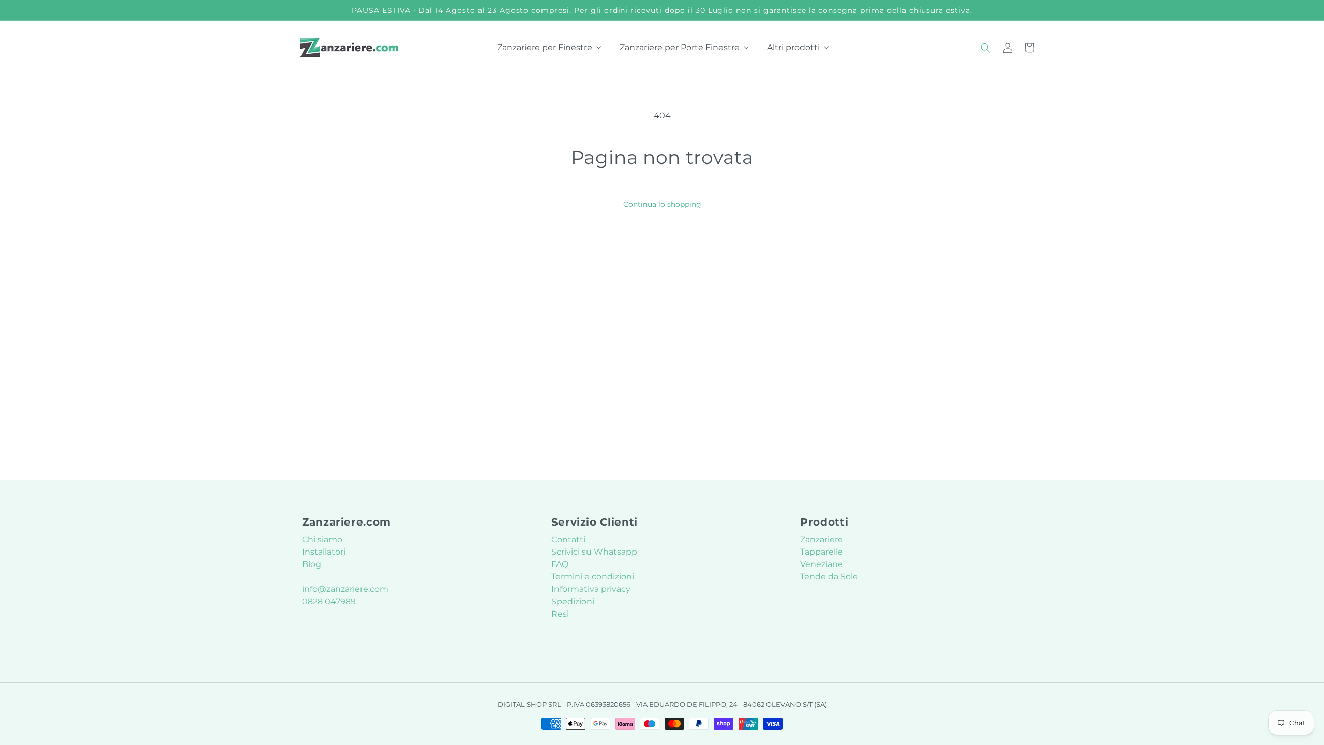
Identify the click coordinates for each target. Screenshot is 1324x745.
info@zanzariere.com (345, 589)
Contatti (568, 539)
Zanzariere (821, 539)
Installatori (323, 552)
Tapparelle (821, 552)
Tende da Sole (829, 577)
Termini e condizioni (592, 577)
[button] (986, 47)
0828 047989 (329, 601)
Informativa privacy (590, 589)
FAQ (559, 564)
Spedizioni (572, 601)
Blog (311, 564)
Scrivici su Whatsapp (594, 552)
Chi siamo (322, 539)
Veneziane (821, 564)
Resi (560, 614)
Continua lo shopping (662, 204)
